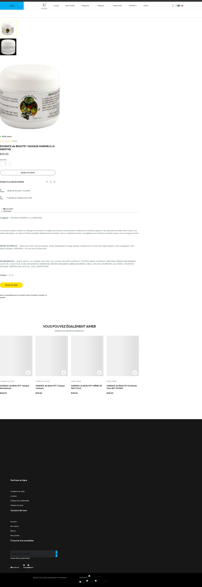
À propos (14, 521)
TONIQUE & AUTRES (7, 381)
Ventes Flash (117, 6)
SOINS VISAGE (76, 381)
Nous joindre (15, 535)
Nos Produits (70, 6)
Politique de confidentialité (20, 501)
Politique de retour (17, 505)
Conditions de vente (18, 491)
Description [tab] (9, 209)
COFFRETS (132, 6)
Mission (13, 531)
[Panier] (176, 5)
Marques (101, 6)
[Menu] (12, 6)
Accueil (56, 6)
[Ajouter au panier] (28, 373)
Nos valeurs (15, 526)
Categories (85, 6)
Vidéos (145, 6)
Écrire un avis (11, 285)
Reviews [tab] (8, 211)
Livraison (14, 496)
